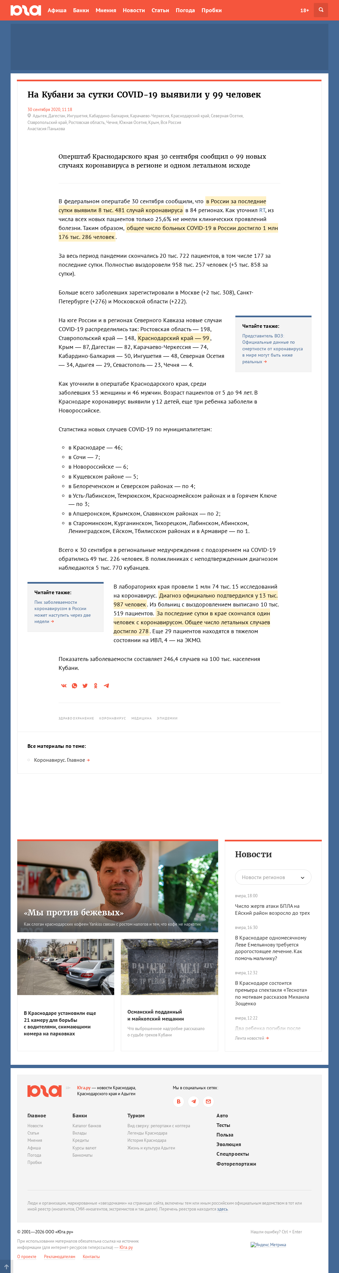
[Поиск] (321, 10)
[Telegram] (193, 1101)
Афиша (57, 10)
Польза (225, 1135)
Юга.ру (84, 1088)
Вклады (80, 1133)
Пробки (212, 10)
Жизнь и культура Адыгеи (151, 1148)
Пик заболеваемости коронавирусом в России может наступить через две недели (62, 612)
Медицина (141, 718)
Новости (134, 10)
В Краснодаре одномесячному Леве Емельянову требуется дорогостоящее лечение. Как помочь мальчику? (270, 947)
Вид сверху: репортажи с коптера (158, 1126)
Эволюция (229, 1144)
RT (262, 210)
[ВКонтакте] (178, 1101)
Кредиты (81, 1140)
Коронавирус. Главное (59, 759)
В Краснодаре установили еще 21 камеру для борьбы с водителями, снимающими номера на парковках (60, 1023)
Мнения (106, 10)
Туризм (136, 1115)
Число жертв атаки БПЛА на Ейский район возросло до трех (272, 909)
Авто (222, 1115)
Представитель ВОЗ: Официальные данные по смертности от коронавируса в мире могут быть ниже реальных (272, 349)
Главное (36, 1115)
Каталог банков (87, 1126)
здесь (222, 1209)
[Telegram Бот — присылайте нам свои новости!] (208, 1101)
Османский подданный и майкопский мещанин (155, 1015)
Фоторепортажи (236, 1164)
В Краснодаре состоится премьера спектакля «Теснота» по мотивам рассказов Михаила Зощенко (272, 993)
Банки (81, 10)
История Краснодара (146, 1140)
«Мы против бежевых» (74, 912)
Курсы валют (84, 1148)
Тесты (223, 1125)
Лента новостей (249, 1038)
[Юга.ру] (26, 10)
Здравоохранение (76, 718)
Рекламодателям (59, 1256)
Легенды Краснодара (147, 1133)
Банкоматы (83, 1155)
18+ (304, 10)
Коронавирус (112, 718)
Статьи (160, 10)
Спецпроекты (233, 1154)
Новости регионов (263, 877)
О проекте (26, 1256)
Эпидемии (167, 718)
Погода (185, 10)
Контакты (91, 1256)
